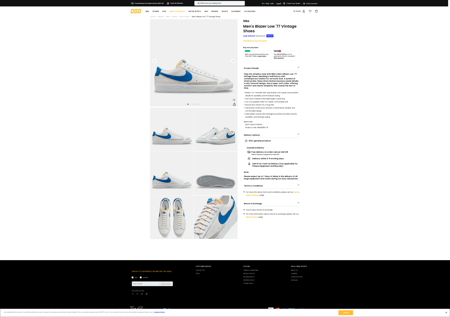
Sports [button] (225, 11)
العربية (278, 3)
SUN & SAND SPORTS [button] (299, 266)
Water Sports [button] (194, 11)
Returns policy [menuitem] (249, 277)
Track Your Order (293, 3)
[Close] (446, 312)
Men (136, 278)
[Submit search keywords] (196, 3)
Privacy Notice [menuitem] (249, 274)
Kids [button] (164, 11)
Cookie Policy (159, 312)
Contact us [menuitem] (200, 270)
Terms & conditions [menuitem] (250, 270)
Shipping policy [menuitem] (249, 280)
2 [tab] (190, 104)
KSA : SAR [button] (270, 3)
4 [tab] (195, 104)
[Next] (233, 61)
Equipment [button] (236, 11)
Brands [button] (215, 11)
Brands (161, 17)
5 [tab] (197, 104)
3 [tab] (192, 104)
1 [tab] (188, 104)
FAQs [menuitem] (197, 274)
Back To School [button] (177, 11)
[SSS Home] (135, 11)
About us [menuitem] (294, 270)
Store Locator (311, 4)
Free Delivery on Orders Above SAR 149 (149, 3)
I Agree (346, 313)
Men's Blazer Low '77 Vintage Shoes (206, 17)
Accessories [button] (249, 11)
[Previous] (154, 61)
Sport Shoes (184, 17)
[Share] (234, 104)
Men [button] (147, 11)
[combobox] (219, 3)
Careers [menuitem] (294, 274)
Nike (167, 17)
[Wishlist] (310, 11)
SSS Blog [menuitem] (294, 280)
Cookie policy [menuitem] (248, 283)
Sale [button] (206, 11)
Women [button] (155, 11)
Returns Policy (252, 217)
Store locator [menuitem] (296, 277)
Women (145, 278)
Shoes (174, 17)
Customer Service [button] (203, 266)
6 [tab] (199, 104)
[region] (225, 313)
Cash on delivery (176, 3)
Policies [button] (246, 266)
